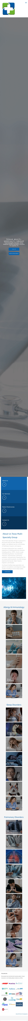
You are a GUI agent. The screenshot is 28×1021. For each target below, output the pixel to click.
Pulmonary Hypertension (12, 860)
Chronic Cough (10, 904)
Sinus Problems (10, 679)
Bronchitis (10, 890)
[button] (26, 2)
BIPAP (9, 777)
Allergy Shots (12, 650)
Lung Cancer (11, 875)
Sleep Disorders (10, 747)
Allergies (10, 621)
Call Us (14, 249)
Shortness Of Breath (11, 934)
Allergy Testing (9, 635)
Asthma (9, 919)
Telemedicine (12, 695)
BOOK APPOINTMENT (14, 253)
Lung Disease (12, 831)
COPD (9, 845)
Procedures (11, 949)
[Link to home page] (11, 8)
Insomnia (10, 763)
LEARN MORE (7, 571)
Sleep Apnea (11, 718)
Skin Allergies (10, 665)
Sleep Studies (9, 733)
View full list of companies (21, 1014)
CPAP (9, 792)
